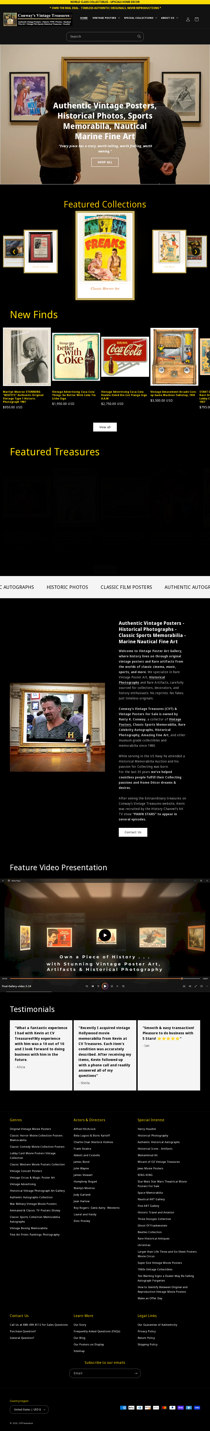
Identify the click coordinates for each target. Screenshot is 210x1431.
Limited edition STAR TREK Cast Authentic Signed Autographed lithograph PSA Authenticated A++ (174, 536)
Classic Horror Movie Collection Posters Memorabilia (36, 1138)
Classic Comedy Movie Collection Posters (37, 1146)
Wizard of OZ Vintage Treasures (159, 1162)
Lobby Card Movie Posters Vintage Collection (33, 1155)
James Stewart (83, 1175)
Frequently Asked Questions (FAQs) (97, 1331)
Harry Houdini (147, 1129)
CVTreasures (26, 1423)
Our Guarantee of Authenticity (157, 1325)
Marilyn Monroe (84, 1188)
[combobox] (105, 36)
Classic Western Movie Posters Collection (37, 1164)
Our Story (80, 1325)
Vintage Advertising (23, 1184)
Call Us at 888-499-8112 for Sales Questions (39, 1325)
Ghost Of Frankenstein (152, 1225)
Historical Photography (153, 1135)
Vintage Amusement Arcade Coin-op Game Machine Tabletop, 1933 (173, 393)
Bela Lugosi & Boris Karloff (92, 1135)
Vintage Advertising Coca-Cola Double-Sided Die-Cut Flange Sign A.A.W (124, 395)
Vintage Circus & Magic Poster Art (32, 1177)
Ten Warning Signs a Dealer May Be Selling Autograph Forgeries (166, 1278)
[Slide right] (202, 358)
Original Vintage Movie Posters (30, 1129)
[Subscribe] (136, 1373)
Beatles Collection (150, 1232)
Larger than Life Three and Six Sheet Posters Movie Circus (167, 1254)
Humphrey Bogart (85, 1181)
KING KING (145, 1175)
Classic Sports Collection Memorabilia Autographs (35, 1219)
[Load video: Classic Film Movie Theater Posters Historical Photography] (105, 935)
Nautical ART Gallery (151, 1199)
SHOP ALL (105, 162)
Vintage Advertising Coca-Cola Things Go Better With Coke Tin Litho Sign (74, 395)
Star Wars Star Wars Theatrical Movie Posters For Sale (162, 1184)
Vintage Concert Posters (26, 1171)
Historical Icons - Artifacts (155, 1148)
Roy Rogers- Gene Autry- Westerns (97, 1208)
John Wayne (81, 1168)
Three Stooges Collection (154, 1219)
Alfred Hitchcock (85, 1129)
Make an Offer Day (150, 1298)
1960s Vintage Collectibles (155, 1269)
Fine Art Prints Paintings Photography (35, 1234)
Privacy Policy (147, 1331)
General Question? (22, 1338)
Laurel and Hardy (85, 1214)
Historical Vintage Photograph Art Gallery (37, 1190)
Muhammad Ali (148, 1155)
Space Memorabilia (150, 1192)
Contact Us (133, 832)
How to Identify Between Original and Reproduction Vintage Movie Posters (163, 1289)
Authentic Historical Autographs (159, 1142)
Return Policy (146, 1338)
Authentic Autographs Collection (31, 1197)
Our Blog (79, 1338)
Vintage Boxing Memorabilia (29, 1228)
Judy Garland (82, 1194)
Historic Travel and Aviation (156, 1212)
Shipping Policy (148, 1344)
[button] (106, 18)
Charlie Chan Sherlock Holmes (93, 1142)
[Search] (139, 36)
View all (105, 427)
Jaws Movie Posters (150, 1168)
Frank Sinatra (82, 1148)
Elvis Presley (82, 1221)
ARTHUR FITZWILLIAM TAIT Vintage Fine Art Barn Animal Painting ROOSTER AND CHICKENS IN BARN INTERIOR (26, 537)
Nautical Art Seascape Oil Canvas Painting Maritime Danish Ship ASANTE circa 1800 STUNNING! (124, 536)
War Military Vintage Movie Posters (33, 1204)
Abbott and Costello (87, 1155)
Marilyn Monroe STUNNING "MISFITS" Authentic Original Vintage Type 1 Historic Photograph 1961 (23, 396)
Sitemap (79, 1351)
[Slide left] (7, 358)
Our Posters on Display (89, 1344)
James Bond (81, 1162)
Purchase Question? (23, 1331)
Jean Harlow (81, 1201)
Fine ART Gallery (148, 1206)
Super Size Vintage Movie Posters (160, 1263)
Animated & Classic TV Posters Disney (35, 1210)
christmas (144, 1245)
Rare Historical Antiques (154, 1238)
